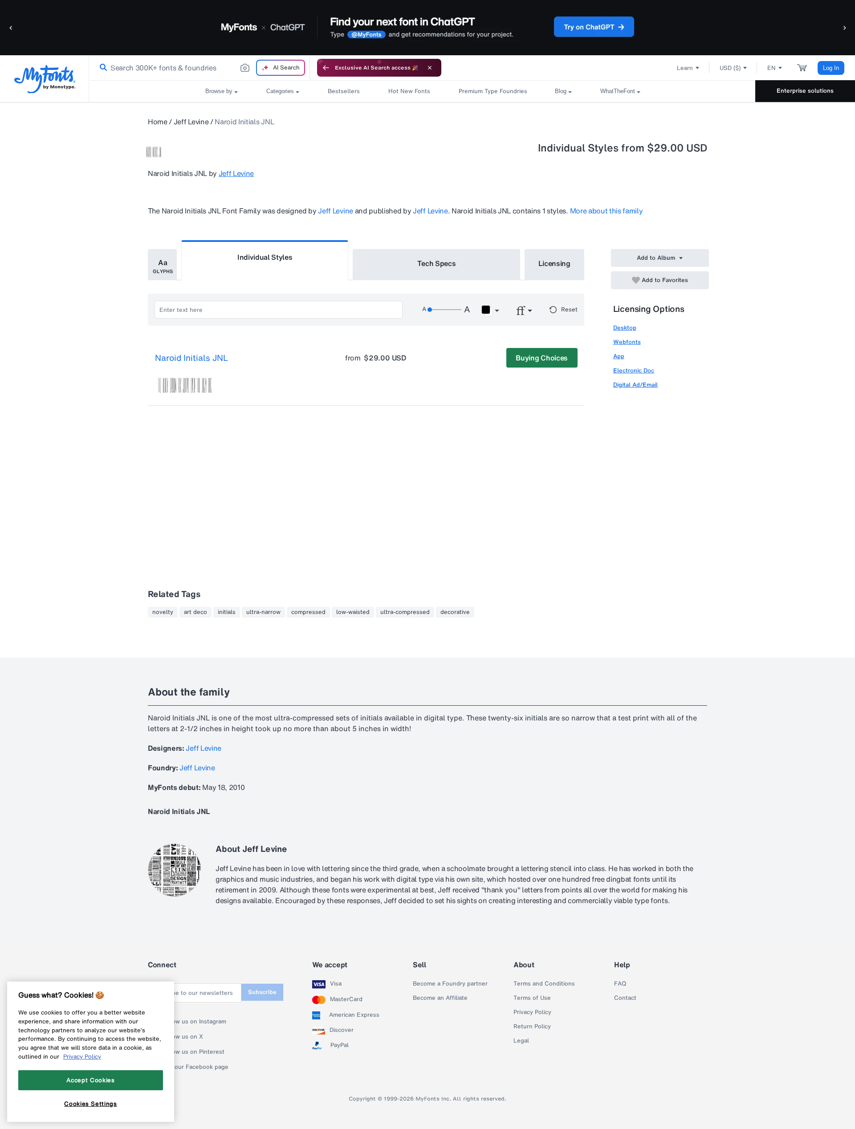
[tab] (162, 264)
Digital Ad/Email (635, 384)
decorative (455, 612)
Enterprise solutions (805, 90)
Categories (280, 91)
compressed (308, 612)
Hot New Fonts (409, 91)
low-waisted (353, 612)
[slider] (444, 309)
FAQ (620, 983)
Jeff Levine (191, 121)
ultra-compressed (405, 612)
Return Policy (532, 1026)
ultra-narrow (263, 612)
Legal (521, 1040)
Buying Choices (542, 357)
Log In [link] (831, 68)
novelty (162, 612)
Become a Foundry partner (450, 983)
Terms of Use (532, 998)
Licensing (554, 263)
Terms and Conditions (544, 983)
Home (157, 121)
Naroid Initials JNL (191, 358)
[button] (11, 27)
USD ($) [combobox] (730, 68)
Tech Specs (436, 263)
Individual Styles (265, 257)
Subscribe (262, 992)
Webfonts (627, 342)
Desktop (624, 327)
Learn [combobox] (685, 68)
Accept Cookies (90, 1080)
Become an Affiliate (440, 998)
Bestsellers (344, 91)
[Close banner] (429, 67)
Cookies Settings (90, 1103)
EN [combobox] (771, 68)
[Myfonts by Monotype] (45, 79)
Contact (625, 998)
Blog (560, 91)
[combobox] (199, 67)
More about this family (606, 210)
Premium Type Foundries (492, 91)
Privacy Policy (532, 1012)
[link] (101, 68)
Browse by (218, 91)
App (618, 356)
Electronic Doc (633, 370)
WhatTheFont (617, 91)
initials (227, 612)
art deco (195, 612)
